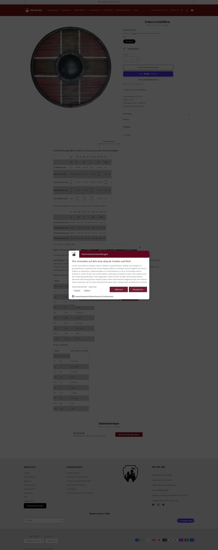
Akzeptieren (138, 289)
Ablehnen (119, 289)
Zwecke (77, 291)
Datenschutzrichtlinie (80, 287)
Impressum (93, 287)
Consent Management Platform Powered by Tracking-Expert (94, 296)
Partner (87, 291)
